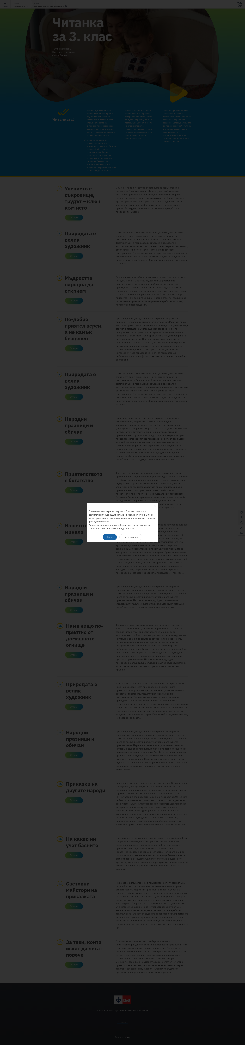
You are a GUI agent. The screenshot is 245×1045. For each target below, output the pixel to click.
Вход (109, 537)
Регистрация (131, 537)
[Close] (155, 506)
